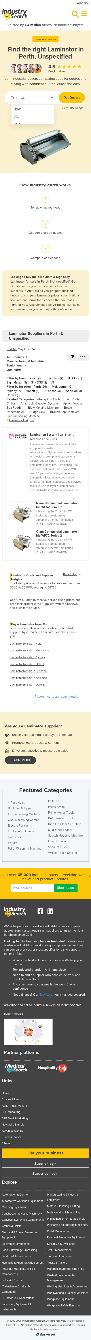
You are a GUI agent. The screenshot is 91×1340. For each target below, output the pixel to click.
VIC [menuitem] (16, 117)
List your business (45, 1153)
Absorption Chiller (49, 399)
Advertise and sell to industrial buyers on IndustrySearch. (43, 1005)
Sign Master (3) (17, 382)
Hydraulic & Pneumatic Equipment (23, 1262)
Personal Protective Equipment (66, 1237)
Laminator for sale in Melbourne (29, 650)
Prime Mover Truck (61, 812)
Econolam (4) (54, 378)
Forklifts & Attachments (16, 1256)
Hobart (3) (32, 391)
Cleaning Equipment (14, 1207)
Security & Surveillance (61, 1244)
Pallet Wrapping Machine (25, 848)
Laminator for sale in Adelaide (28, 678)
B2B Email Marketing (15, 1118)
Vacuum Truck (57, 847)
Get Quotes (72, 97)
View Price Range (72, 108)
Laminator (14, 370)
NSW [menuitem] (17, 109)
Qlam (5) (35, 378)
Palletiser (54, 801)
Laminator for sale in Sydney (27, 657)
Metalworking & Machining (63, 1212)
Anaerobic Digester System (39, 403)
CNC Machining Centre (23, 820)
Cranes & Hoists (11, 1226)
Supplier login (45, 1164)
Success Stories (11, 1137)
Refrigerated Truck (61, 818)
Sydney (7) (14, 391)
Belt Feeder (15, 408)
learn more (20, 760)
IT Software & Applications (18, 1298)
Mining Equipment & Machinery (66, 1218)
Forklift (12, 843)
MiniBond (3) (75, 378)
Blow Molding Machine (43, 408)
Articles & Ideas (11, 1099)
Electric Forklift (18, 826)
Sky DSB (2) (39, 382)
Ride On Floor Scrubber (64, 824)
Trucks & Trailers (57, 1262)
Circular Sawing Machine (23, 416)
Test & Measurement (59, 1250)
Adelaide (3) (74, 391)
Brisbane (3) (52, 391)
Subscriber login (45, 1173)
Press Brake (56, 807)
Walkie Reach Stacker (62, 853)
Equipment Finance (21, 831)
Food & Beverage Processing (19, 1250)
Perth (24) (40, 387)
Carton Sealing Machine (24, 814)
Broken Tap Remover (64, 412)
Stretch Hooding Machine (65, 835)
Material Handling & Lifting (63, 1206)
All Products (15, 357)
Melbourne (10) (62, 387)
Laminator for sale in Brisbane (28, 671)
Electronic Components (16, 1244)
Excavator (14, 837)
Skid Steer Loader (60, 830)
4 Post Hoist (16, 803)
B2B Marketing (11, 1112)
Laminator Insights (21, 420)
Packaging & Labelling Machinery (67, 1225)
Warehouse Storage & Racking (65, 1269)
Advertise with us (12, 1131)
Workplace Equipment (60, 1299)
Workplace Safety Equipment (64, 1305)
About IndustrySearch (15, 1106)
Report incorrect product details (56, 696)
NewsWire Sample (13, 1124)
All (53, 382)
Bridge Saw (37, 412)
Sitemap (7, 1143)
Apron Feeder (72, 403)
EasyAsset (46, 994)
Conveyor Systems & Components (23, 1220)
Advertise (83, 3)
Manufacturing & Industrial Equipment (26, 363)
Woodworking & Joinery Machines (67, 1293)
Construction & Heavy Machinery (22, 1213)
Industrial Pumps (12, 1280)
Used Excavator (59, 841)
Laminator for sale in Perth (26, 643)
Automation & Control (15, 1194)
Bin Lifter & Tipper (20, 808)
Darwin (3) (13, 395)
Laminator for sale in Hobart (27, 664)
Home (5, 1093)
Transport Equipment (59, 1256)
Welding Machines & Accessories (67, 1286)
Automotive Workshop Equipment (22, 1201)
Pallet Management (59, 1231)
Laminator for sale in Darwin (27, 685)
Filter (81, 357)
